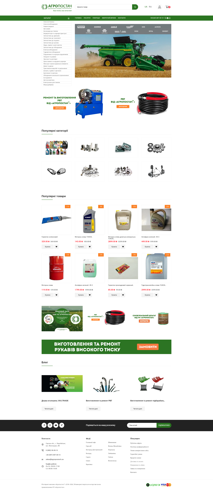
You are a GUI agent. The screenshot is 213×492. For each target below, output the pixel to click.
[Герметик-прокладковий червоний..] (99, 268)
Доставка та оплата (136, 461)
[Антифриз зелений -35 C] (66, 268)
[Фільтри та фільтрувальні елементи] (90, 148)
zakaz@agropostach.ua (55, 459)
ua (146, 7)
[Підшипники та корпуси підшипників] (123, 148)
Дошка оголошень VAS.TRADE (55, 401)
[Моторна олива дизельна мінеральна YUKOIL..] (99, 220)
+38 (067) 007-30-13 (53, 455)
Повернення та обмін (137, 465)
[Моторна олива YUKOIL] (66, 220)
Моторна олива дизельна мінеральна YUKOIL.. (98, 237)
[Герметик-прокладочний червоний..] (166, 220)
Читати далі (49, 409)
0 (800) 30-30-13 (52, 450)
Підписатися (164, 425)
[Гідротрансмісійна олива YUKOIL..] (133, 268)
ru (150, 7)
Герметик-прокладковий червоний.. (97, 285)
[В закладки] (66, 247)
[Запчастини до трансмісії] (123, 171)
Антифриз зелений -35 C (60, 285)
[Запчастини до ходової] (156, 171)
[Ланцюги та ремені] (57, 171)
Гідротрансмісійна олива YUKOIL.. (130, 285)
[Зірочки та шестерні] (156, 148)
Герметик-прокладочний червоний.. (164, 237)
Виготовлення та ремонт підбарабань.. (147, 401)
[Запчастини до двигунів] (90, 171)
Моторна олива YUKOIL (60, 237)
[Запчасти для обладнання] (130, 51)
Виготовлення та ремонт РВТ (99, 401)
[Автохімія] (57, 148)
